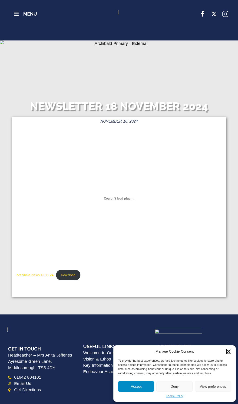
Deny (175, 386)
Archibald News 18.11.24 (35, 275)
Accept (136, 386)
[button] (228, 351)
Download (68, 275)
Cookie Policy (174, 396)
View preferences (213, 386)
